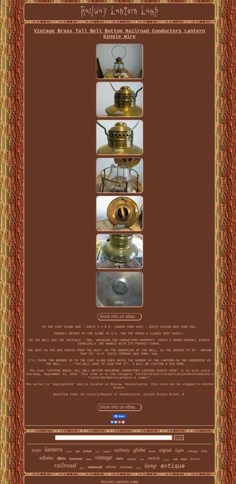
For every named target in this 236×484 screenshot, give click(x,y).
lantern (54, 449)
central (106, 451)
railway (122, 450)
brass (152, 451)
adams (111, 466)
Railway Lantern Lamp (119, 481)
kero (88, 459)
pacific (69, 451)
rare (119, 458)
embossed (95, 467)
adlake (46, 458)
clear (142, 459)
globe (139, 450)
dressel (195, 459)
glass (82, 468)
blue (204, 451)
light (179, 450)
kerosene (76, 459)
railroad (65, 465)
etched (87, 451)
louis (184, 459)
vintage (103, 457)
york (138, 468)
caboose (131, 459)
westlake (126, 467)
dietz (61, 458)
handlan (166, 460)
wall (175, 459)
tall (77, 451)
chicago (193, 451)
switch (153, 458)
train (36, 450)
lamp (150, 465)
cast (97, 451)
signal (165, 450)
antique (172, 465)
